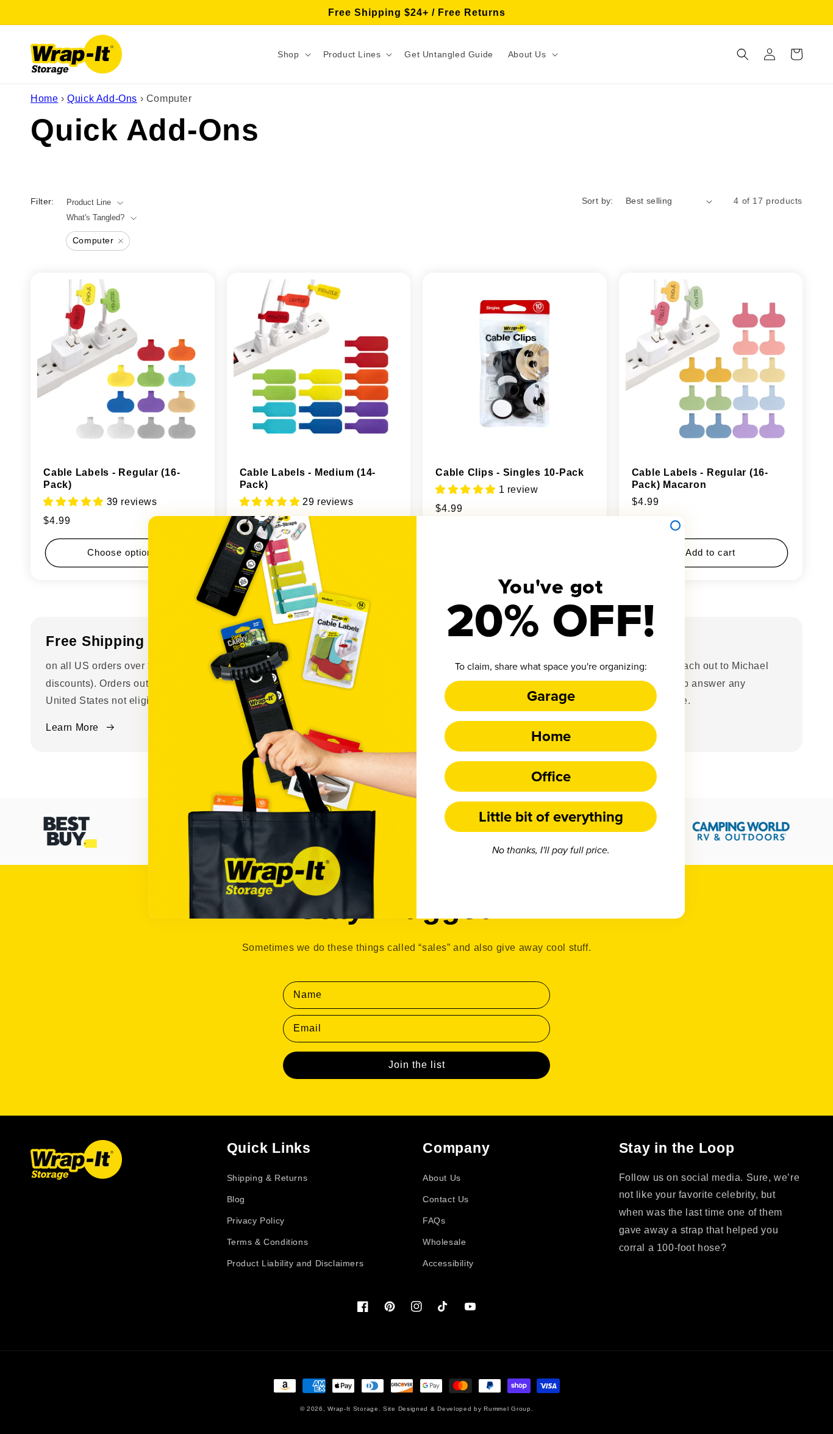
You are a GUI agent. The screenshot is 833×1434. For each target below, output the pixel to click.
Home (551, 736)
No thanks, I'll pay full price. (551, 850)
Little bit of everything (551, 816)
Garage (551, 695)
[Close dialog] (675, 525)
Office (551, 776)
